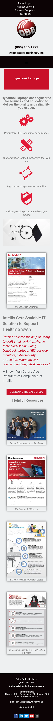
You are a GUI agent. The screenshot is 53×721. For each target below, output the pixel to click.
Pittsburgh (38, 694)
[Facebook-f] (16, 716)
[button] (27, 62)
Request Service (25, 6)
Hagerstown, (27, 702)
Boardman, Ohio (26, 707)
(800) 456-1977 (26, 47)
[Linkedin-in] (21, 716)
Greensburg (25, 694)
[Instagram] (37, 716)
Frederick (14, 702)
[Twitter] (26, 716)
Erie (16, 694)
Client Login (25, 3)
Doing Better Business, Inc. (26, 53)
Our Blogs (26, 13)
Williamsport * (31, 696)
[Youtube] (31, 716)
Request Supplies (25, 10)
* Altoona (7, 694)
